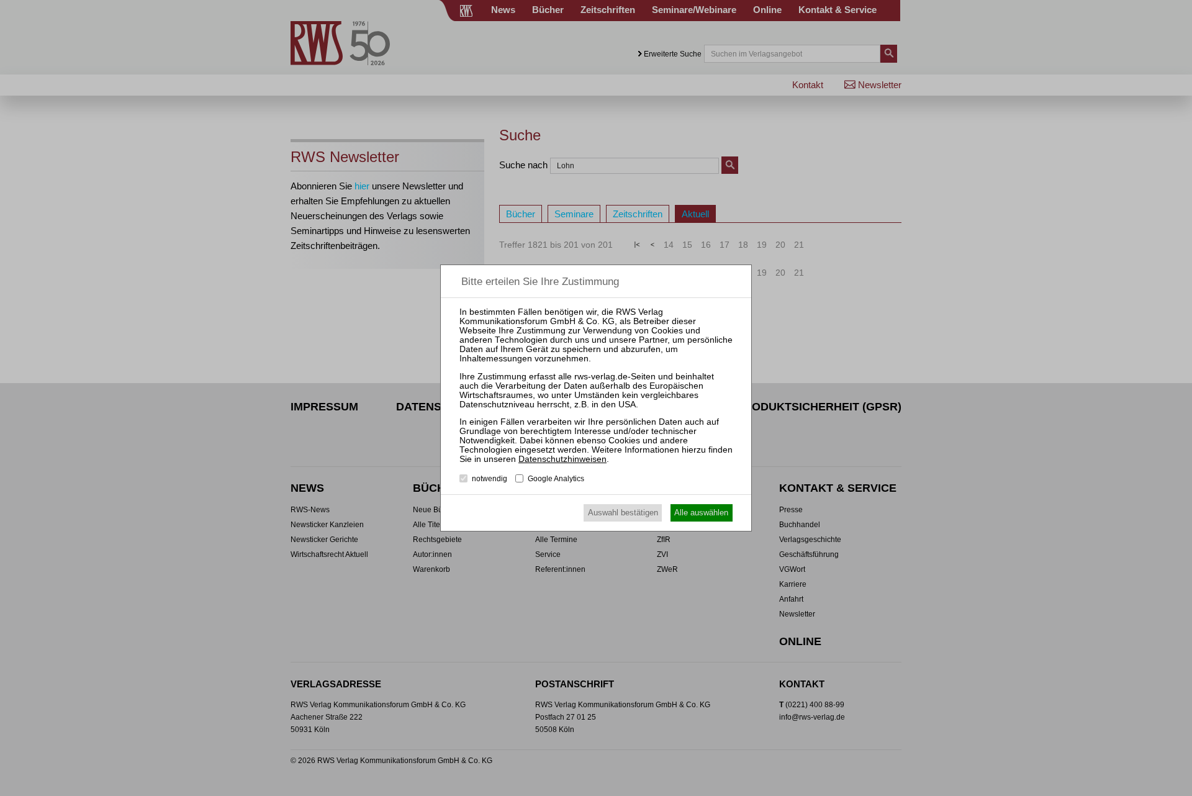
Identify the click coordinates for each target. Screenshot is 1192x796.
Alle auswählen (701, 512)
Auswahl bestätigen (623, 512)
